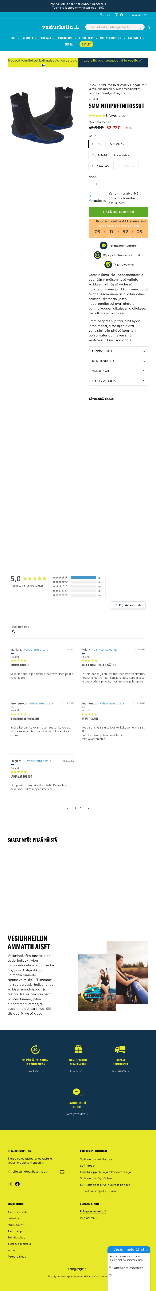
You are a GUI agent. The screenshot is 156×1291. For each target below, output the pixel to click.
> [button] (88, 808)
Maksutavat (101, 371)
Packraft (46, 38)
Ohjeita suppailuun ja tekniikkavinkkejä (105, 1172)
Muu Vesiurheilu (111, 38)
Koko (92, 136)
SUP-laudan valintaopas (96, 1159)
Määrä (93, 176)
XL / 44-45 (100, 166)
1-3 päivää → (121, 1071)
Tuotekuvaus (102, 351)
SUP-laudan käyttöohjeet (97, 1178)
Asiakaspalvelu (18, 1212)
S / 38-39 (117, 144)
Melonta (28, 38)
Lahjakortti (15, 1218)
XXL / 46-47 (126, 166)
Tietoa (69, 44)
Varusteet (135, 38)
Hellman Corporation (96, 1276)
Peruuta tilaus (17, 1256)
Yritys (11, 1250)
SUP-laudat (88, 1165)
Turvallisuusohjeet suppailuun (99, 1191)
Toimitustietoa (103, 361)
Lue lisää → (35, 1071)
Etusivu (93, 85)
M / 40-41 (99, 155)
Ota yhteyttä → (78, 1114)
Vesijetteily (86, 38)
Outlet (86, 44)
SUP (14, 38)
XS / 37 (97, 144)
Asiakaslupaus (17, 1231)
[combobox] (111, 27)
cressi (93, 98)
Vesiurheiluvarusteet (114, 85)
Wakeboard (65, 38)
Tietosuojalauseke (20, 1244)
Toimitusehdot (17, 1237)
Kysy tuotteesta (104, 380)
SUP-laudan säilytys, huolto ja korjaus (105, 1184)
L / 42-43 (121, 155)
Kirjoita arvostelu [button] (130, 605)
